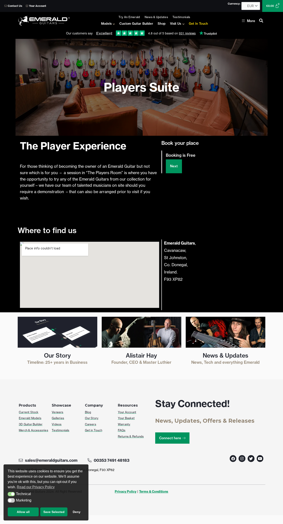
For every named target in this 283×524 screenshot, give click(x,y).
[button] (11, 494)
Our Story (57, 355)
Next (174, 166)
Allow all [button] (23, 512)
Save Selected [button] (54, 512)
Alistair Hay (141, 355)
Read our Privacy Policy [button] (36, 487)
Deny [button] (76, 512)
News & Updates (225, 355)
